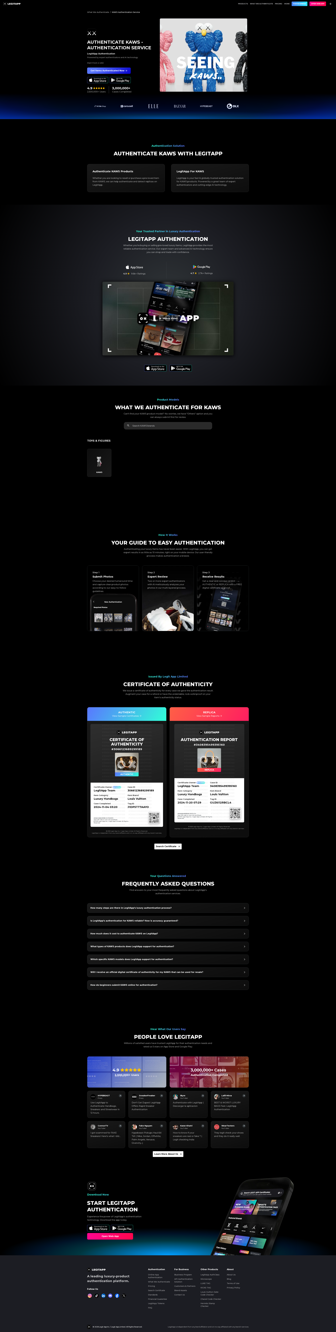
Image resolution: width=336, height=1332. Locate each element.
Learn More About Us (166, 1154)
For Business (299, 4)
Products (243, 4)
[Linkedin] (103, 1295)
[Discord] (110, 1295)
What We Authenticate (261, 4)
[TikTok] (96, 1295)
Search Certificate (166, 846)
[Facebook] (117, 1295)
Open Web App (317, 4)
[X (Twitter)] (124, 1295)
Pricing (278, 4)
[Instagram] (89, 1295)
